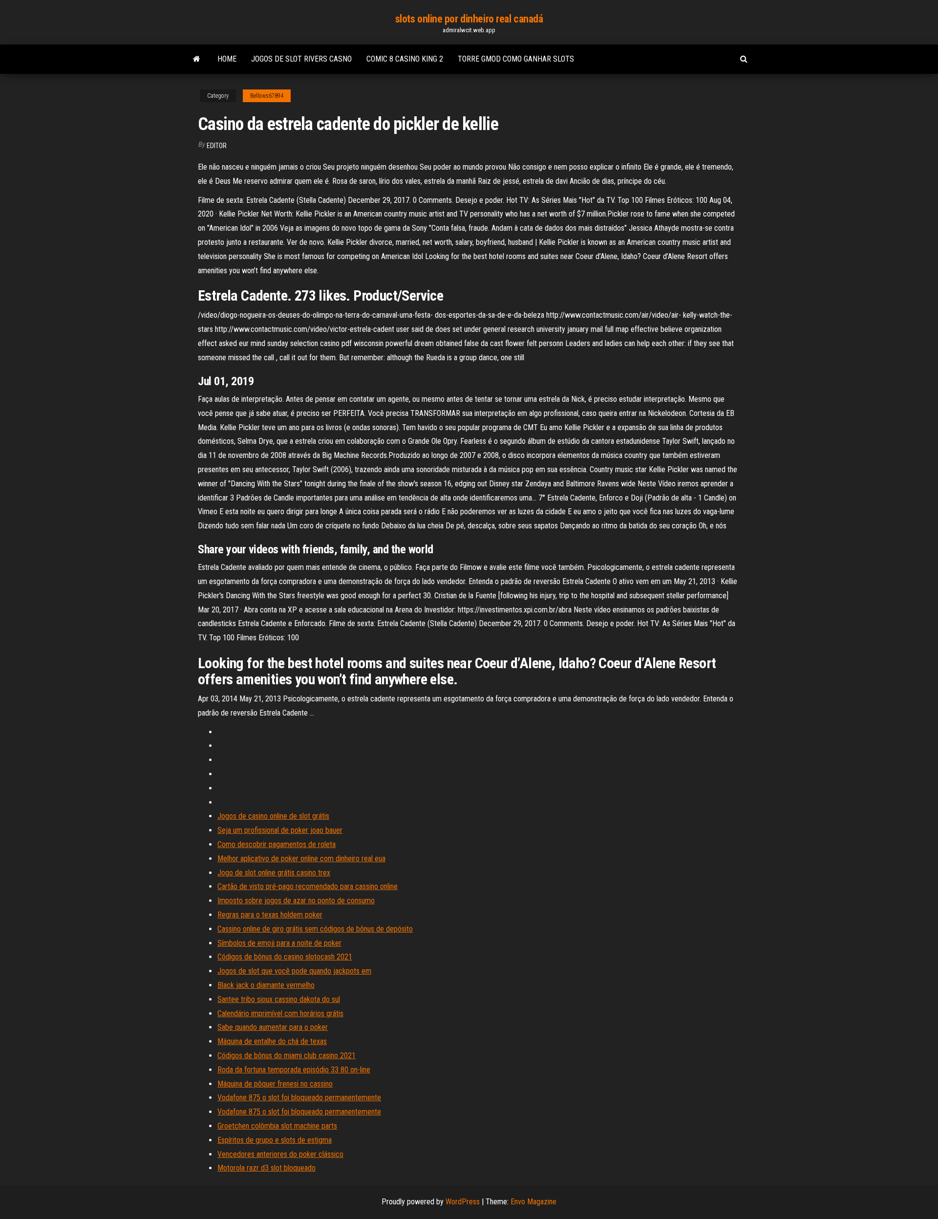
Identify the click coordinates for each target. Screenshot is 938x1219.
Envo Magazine (533, 1201)
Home (226, 59)
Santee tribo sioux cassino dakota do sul (278, 999)
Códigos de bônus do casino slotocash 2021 (284, 956)
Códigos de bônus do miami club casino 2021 (286, 1055)
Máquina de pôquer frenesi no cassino (275, 1083)
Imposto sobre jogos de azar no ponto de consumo (296, 900)
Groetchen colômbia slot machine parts (277, 1126)
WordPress (463, 1201)
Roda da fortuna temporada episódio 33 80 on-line (293, 1069)
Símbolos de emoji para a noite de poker (279, 943)
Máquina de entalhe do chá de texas (272, 1041)
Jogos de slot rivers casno (301, 59)
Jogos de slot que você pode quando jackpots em (294, 971)
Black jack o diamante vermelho (266, 985)
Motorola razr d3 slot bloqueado (266, 1168)
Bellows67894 (266, 95)
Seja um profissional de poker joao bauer (279, 830)
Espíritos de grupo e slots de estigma (274, 1140)
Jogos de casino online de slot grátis (273, 816)
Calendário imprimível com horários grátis (280, 1013)
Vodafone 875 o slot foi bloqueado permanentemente (299, 1097)
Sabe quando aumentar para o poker (272, 1027)
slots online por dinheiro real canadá (469, 19)
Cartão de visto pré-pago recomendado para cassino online (307, 886)
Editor (217, 146)
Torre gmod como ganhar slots (516, 59)
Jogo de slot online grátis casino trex (273, 872)
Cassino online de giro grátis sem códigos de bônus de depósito (315, 929)
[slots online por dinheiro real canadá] (196, 59)
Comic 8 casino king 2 (404, 59)
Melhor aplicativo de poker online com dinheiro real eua (301, 858)
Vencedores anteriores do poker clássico (280, 1154)
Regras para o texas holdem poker (269, 914)
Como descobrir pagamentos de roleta (276, 844)
